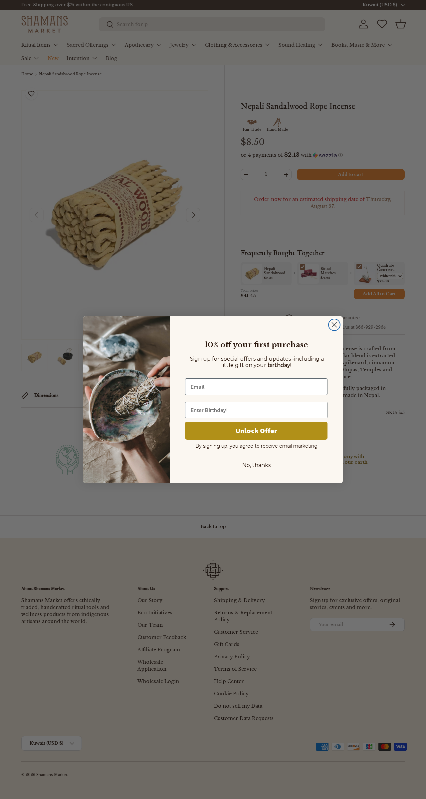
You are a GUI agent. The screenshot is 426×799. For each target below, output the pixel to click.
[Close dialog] (334, 325)
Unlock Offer (256, 431)
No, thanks (256, 465)
